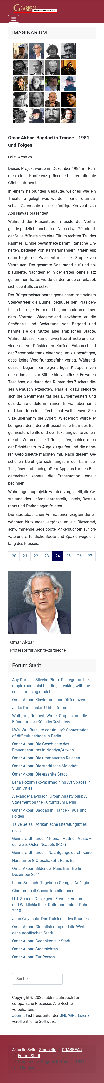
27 (90, 556)
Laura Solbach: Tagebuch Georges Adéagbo (51, 882)
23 (46, 556)
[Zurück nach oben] (95, 1073)
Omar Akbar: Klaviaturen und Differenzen (48, 699)
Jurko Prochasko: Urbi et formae (40, 707)
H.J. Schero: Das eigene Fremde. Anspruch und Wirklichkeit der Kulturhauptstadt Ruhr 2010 (50, 904)
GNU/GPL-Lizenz (74, 1015)
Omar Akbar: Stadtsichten (35, 949)
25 (68, 556)
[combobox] (37, 979)
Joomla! (19, 1015)
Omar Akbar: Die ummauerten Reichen (46, 758)
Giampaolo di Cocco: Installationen (43, 890)
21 (25, 556)
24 (57, 556)
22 (36, 556)
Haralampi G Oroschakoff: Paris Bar (44, 860)
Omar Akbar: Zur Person (33, 957)
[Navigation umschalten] (13, 19)
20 (14, 556)
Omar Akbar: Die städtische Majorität (45, 766)
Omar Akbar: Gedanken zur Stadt (41, 941)
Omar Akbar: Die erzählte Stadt (39, 774)
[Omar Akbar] (39, 602)
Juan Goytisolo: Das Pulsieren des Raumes (50, 918)
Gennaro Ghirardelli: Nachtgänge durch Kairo (52, 852)
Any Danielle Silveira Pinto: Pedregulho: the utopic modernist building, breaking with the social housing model (51, 685)
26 (79, 556)
